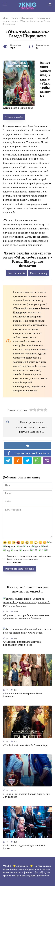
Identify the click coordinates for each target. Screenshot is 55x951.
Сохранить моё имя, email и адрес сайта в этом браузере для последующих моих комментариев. (29, 559)
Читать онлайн (14, 117)
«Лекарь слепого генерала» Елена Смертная (22, 695)
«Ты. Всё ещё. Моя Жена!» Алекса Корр (25, 745)
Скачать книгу (38, 273)
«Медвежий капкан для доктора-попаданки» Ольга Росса (22, 643)
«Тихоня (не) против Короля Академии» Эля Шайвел (26, 795)
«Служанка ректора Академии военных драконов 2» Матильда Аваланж (26, 616)
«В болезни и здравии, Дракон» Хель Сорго (24, 847)
